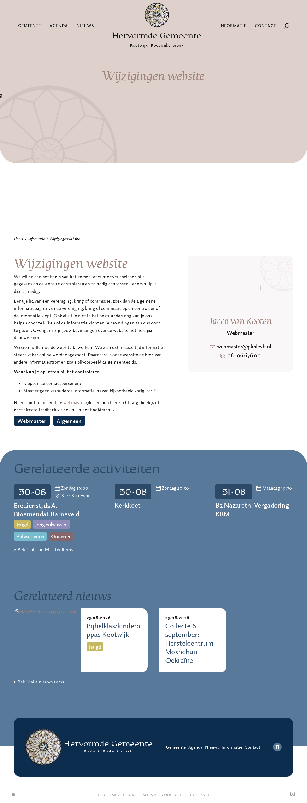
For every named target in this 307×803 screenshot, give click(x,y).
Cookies (131, 794)
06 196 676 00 (244, 355)
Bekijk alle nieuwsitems (41, 681)
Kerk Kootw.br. (76, 495)
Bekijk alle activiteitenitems (45, 549)
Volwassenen (30, 536)
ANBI (204, 794)
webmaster (74, 402)
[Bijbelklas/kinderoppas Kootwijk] (47, 640)
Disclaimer (109, 794)
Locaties (188, 794)
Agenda (59, 25)
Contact (265, 25)
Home (18, 239)
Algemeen (69, 420)
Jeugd (22, 524)
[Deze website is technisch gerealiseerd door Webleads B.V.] (292, 794)
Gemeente (29, 25)
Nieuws (85, 25)
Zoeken (169, 794)
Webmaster (32, 420)
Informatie (232, 25)
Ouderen (60, 536)
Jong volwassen (51, 524)
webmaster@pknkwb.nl (244, 346)
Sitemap (150, 794)
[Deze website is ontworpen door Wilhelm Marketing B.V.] (13, 794)
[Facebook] (277, 747)
